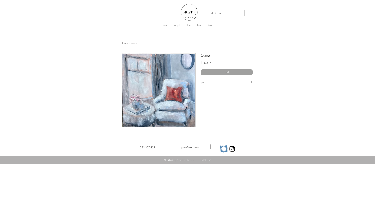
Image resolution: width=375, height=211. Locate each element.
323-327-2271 (148, 147)
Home (125, 42)
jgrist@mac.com (190, 147)
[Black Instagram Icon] (232, 149)
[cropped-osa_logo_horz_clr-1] (223, 149)
